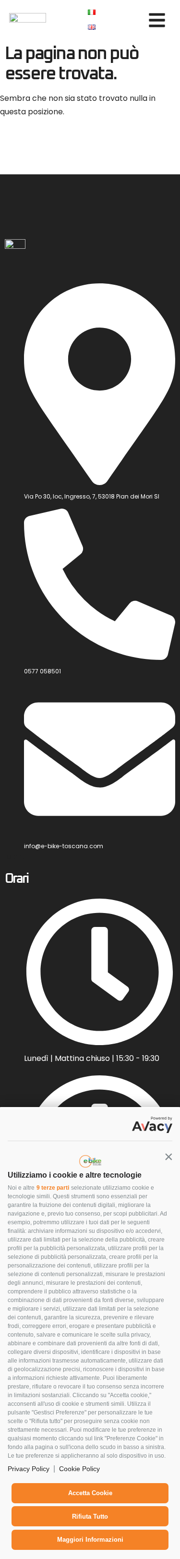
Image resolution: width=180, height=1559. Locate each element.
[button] (168, 1156)
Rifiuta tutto (90, 1516)
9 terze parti (52, 1187)
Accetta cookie (90, 1493)
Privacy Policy (28, 1469)
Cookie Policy (79, 1469)
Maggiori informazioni (90, 1539)
